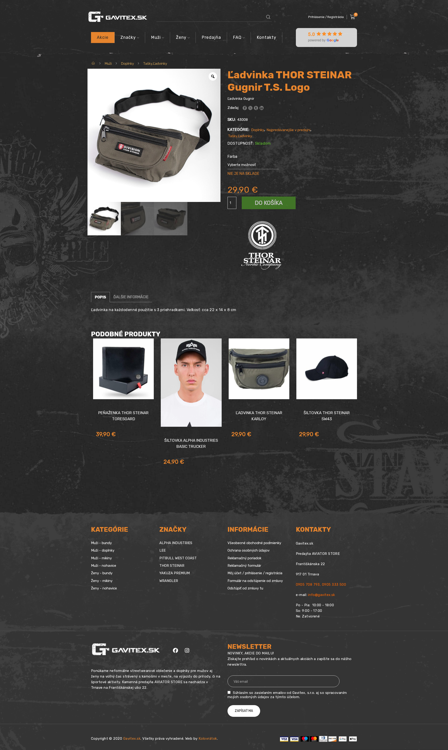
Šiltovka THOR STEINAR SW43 (327, 415)
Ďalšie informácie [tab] (130, 297)
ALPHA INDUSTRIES (175, 543)
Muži (156, 37)
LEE (162, 550)
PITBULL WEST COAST (178, 558)
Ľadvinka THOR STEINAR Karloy (259, 415)
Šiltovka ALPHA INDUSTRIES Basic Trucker (191, 443)
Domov (93, 63)
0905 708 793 (308, 584)
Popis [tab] (100, 297)
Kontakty (266, 37)
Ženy (181, 37)
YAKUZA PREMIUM (174, 573)
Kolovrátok (208, 738)
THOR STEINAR (171, 565)
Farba (232, 156)
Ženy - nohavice (104, 588)
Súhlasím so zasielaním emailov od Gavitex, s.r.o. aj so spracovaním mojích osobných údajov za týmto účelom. (287, 695)
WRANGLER (168, 581)
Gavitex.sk (132, 738)
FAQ (237, 37)
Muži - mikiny (101, 558)
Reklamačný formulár (244, 565)
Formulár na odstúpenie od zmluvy (255, 581)
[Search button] (268, 17)
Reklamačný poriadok (244, 558)
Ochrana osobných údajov (249, 550)
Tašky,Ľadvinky (155, 63)
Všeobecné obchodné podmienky (254, 543)
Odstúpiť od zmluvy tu (245, 588)
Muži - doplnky (102, 550)
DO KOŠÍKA (269, 203)
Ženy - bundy (101, 573)
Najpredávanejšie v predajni (288, 130)
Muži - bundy (101, 543)
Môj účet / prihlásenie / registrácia (255, 573)
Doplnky (127, 63)
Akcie (102, 37)
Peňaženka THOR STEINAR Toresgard (123, 415)
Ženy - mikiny (101, 581)
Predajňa (211, 37)
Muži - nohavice (103, 565)
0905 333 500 (334, 584)
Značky (128, 37)
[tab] (100, 297)
